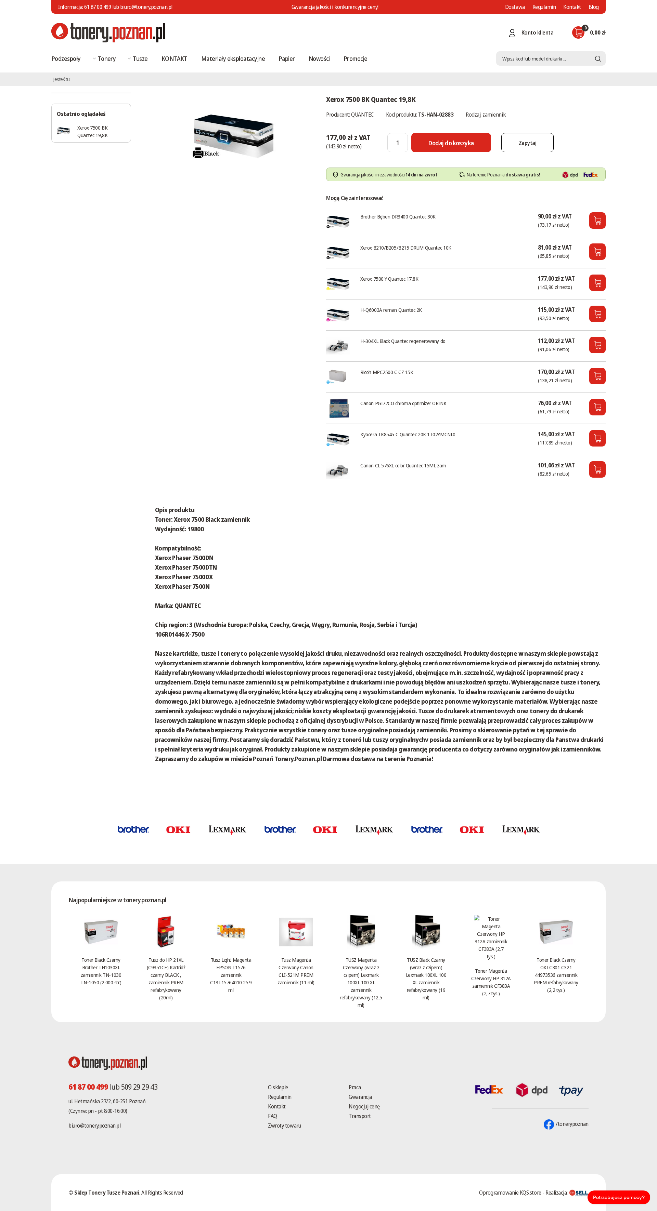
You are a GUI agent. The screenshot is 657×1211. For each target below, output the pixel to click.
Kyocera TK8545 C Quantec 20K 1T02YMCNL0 (407, 434)
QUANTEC (362, 114)
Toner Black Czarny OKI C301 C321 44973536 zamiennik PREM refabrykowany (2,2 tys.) (556, 974)
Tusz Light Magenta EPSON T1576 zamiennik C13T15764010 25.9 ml (231, 974)
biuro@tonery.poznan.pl (94, 1125)
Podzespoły (66, 58)
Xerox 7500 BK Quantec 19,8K (92, 131)
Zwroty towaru (284, 1125)
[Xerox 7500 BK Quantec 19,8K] (233, 134)
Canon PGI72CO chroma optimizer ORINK (403, 403)
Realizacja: (557, 1192)
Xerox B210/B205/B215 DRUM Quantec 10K (405, 247)
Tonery (107, 58)
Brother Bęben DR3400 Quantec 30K (398, 216)
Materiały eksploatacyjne (233, 58)
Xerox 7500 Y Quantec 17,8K (389, 278)
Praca (355, 1087)
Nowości (319, 58)
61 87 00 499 (97, 7)
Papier (287, 58)
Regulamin (544, 7)
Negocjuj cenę (364, 1106)
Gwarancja (360, 1097)
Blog (594, 7)
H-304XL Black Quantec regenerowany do (402, 340)
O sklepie (278, 1087)
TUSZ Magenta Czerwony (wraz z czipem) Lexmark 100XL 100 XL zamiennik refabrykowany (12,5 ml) (361, 982)
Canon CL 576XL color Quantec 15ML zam (403, 465)
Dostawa (515, 7)
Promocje (356, 58)
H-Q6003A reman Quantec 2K (391, 309)
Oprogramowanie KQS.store (510, 1192)
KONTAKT (175, 58)
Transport (360, 1116)
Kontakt (572, 7)
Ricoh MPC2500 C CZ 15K (386, 372)
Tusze (140, 58)
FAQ (272, 1116)
